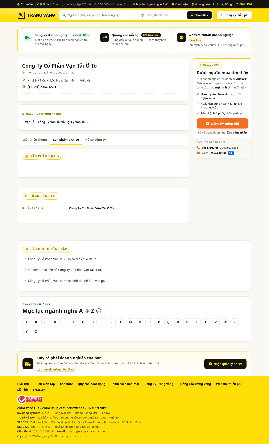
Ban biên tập (46, 384)
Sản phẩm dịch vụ (66, 140)
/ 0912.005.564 (220, 148)
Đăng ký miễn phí (236, 15)
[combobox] (102, 15)
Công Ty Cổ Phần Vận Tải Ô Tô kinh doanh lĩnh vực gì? (66, 280)
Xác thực (66, 384)
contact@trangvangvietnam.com (86, 431)
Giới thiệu (181, 4)
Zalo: (217, 153)
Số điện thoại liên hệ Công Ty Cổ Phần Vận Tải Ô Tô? (65, 269)
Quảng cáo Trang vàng (194, 384)
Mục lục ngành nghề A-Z (152, 4)
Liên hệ (22, 390)
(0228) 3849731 (42, 87)
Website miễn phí (228, 384)
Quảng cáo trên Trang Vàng (213, 4)
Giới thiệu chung (35, 140)
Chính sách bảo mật (125, 384)
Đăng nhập (240, 132)
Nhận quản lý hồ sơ (228, 364)
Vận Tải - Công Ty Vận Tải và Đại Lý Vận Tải (55, 122)
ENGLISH (245, 4)
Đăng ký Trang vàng (158, 384)
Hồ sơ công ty (95, 140)
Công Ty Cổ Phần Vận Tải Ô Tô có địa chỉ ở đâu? (62, 259)
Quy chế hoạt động (91, 384)
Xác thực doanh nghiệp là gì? (56, 369)
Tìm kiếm (201, 15)
